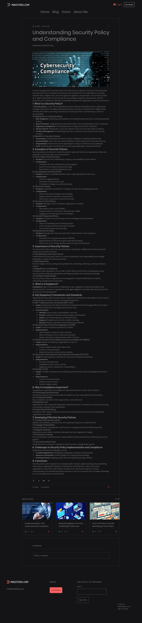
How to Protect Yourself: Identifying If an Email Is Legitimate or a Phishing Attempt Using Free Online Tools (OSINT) (104, 525)
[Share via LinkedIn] (44, 481)
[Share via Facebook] (34, 481)
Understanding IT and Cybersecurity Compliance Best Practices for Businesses (37, 525)
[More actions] (108, 26)
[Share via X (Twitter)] (39, 481)
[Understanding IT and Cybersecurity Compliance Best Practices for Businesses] (37, 511)
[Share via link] (49, 481)
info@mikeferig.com (15, 589)
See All (117, 499)
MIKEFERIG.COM (20, 4)
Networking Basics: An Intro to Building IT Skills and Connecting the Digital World (71, 525)
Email (79, 586)
